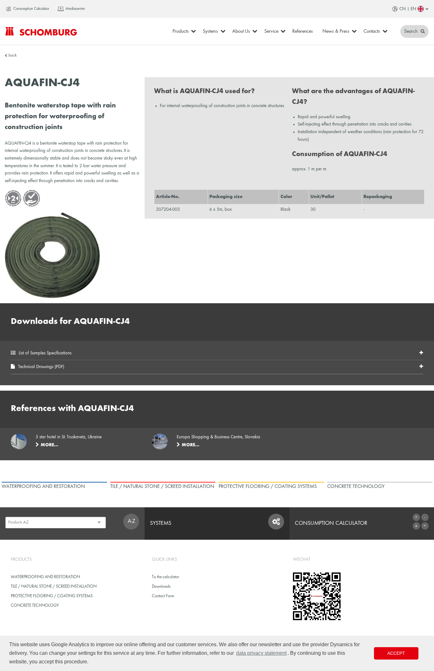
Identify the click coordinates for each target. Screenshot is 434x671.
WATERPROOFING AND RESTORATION (45, 577)
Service (271, 31)
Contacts (371, 31)
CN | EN (407, 9)
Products (181, 31)
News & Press (335, 31)
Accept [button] (396, 653)
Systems (210, 31)
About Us (241, 31)
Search (411, 31)
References (302, 31)
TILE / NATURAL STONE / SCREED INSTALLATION (54, 587)
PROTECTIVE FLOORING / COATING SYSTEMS (52, 596)
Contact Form (163, 596)
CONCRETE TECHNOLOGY (35, 606)
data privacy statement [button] (261, 653)
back (13, 56)
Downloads (161, 587)
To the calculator (165, 577)
